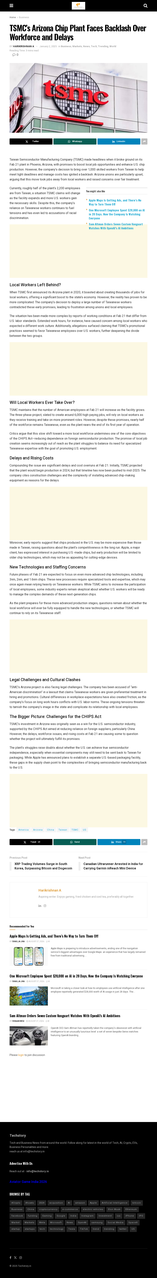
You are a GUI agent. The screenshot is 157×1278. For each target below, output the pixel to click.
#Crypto (15, 1202)
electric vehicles (93, 1209)
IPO (141, 1215)
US (84, 830)
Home (13, 17)
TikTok (84, 1229)
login (21, 1055)
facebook (17, 1215)
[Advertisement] (78, 262)
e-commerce (70, 1209)
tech (42, 1229)
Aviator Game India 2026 (28, 1181)
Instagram (87, 1215)
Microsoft (56, 1222)
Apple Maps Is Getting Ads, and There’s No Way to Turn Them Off (115, 202)
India (73, 1215)
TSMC (75, 830)
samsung (97, 1222)
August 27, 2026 (36, 941)
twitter (123, 1229)
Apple (93, 1202)
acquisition (56, 1202)
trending (109, 1229)
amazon (80, 1202)
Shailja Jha (18, 941)
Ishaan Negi (18, 1021)
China (50, 830)
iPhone (129, 1215)
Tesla (71, 1229)
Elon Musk (114, 1209)
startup (15, 1229)
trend (96, 1229)
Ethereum (131, 1209)
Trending (103, 46)
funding (32, 1215)
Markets (77, 46)
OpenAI (82, 1222)
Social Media (115, 1222)
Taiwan (63, 830)
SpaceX (133, 1222)
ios (118, 1215)
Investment (105, 1215)
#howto (29, 1202)
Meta (42, 1222)
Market (15, 1222)
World (113, 46)
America (23, 830)
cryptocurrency (48, 1209)
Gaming (47, 1215)
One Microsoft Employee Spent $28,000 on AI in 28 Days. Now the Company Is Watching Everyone (117, 214)
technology (56, 1229)
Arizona (38, 830)
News (86, 46)
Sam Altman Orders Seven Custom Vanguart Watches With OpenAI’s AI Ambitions (116, 226)
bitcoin (136, 1202)
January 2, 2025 (48, 46)
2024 (41, 1202)
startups (30, 1229)
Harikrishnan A (23, 46)
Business (24, 17)
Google (61, 1215)
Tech (94, 46)
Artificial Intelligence (115, 1202)
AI (69, 1202)
